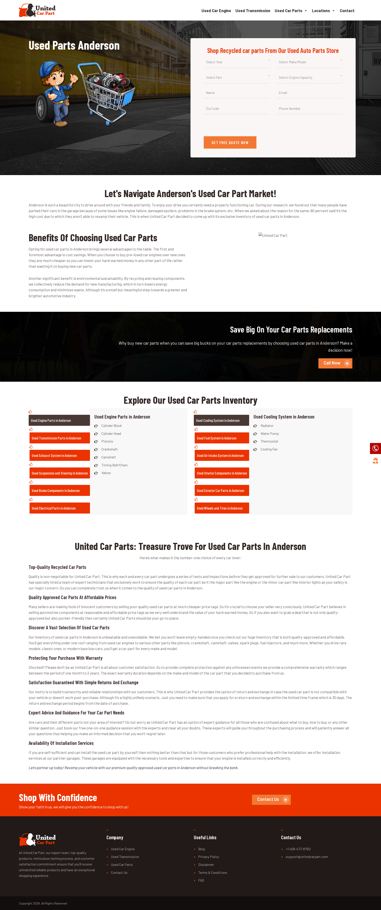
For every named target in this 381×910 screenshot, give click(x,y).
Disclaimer (206, 864)
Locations (321, 10)
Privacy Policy (208, 856)
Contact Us (119, 872)
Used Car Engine (216, 10)
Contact (347, 10)
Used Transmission (252, 10)
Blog (201, 849)
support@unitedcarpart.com (307, 856)
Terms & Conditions (212, 872)
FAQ (201, 880)
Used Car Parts (288, 10)
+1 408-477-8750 (298, 849)
